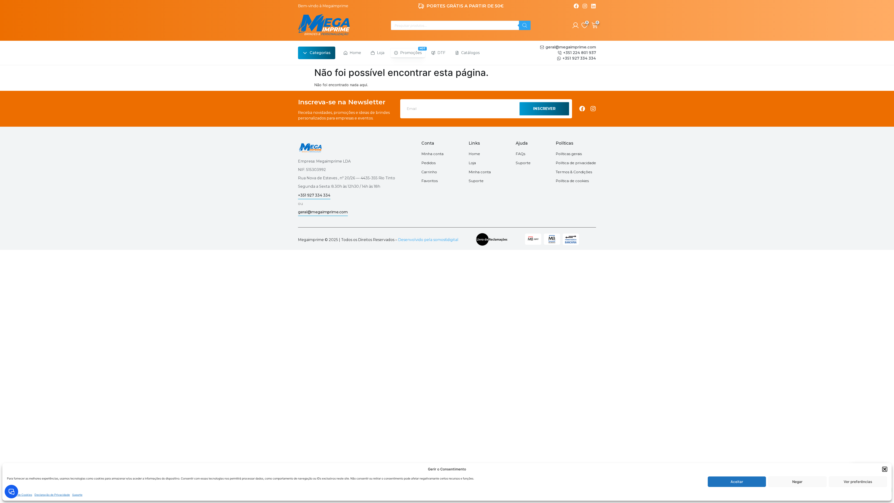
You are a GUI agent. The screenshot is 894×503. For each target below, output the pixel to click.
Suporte (77, 494)
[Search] (525, 25)
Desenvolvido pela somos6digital (428, 240)
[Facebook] (576, 6)
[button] (884, 469)
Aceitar (737, 481)
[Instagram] (584, 6)
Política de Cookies (19, 494)
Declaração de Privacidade (52, 494)
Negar (797, 481)
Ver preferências (858, 481)
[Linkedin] (593, 6)
